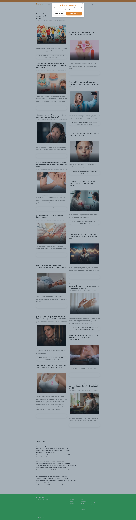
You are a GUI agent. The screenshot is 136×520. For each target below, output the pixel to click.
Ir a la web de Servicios (74, 13)
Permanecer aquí (59, 13)
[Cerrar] (82, 3)
